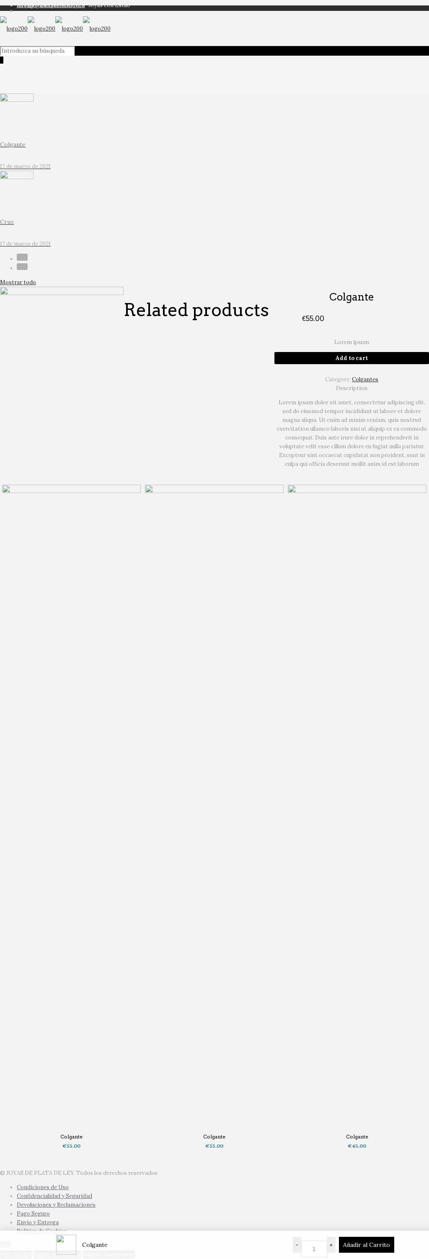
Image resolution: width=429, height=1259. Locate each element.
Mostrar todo (18, 282)
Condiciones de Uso (43, 1187)
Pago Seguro (33, 1213)
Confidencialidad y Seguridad (54, 1196)
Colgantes (365, 379)
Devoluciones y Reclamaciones (56, 1204)
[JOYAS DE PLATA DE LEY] (55, 29)
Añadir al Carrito (366, 1245)
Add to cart (352, 358)
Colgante (71, 1136)
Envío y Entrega (38, 1222)
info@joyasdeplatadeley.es (51, 5)
